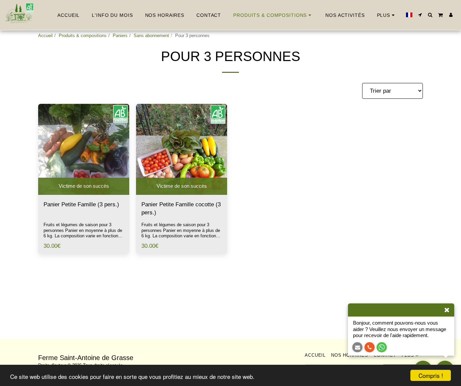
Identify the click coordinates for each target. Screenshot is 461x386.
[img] (83, 149)
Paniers (120, 35)
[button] (420, 14)
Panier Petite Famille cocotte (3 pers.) (181, 208)
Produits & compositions (83, 35)
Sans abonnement (151, 35)
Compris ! (430, 375)
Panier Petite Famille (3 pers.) (81, 204)
